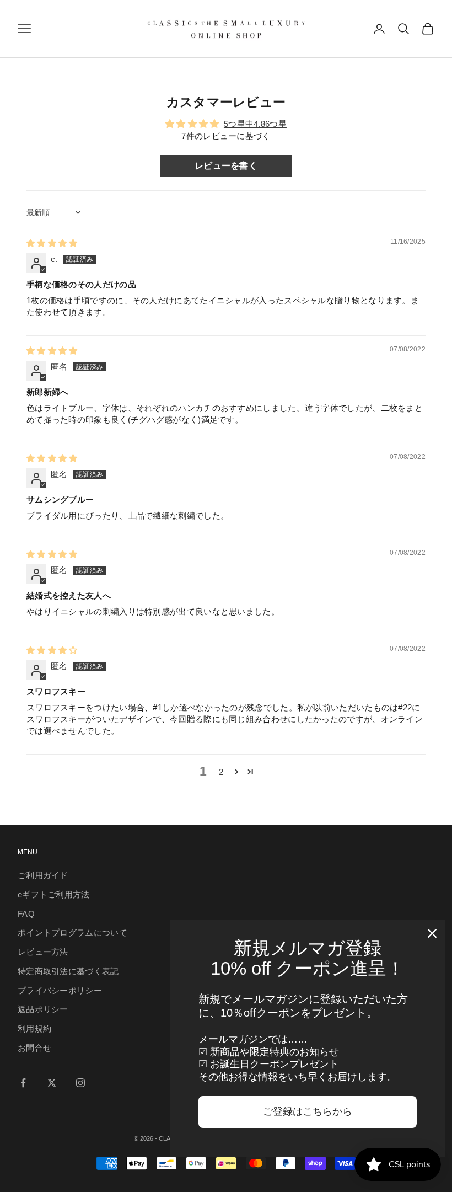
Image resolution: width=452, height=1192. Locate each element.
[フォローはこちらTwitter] (51, 1082)
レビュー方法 (43, 951)
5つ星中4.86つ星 (255, 124)
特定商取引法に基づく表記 (68, 971)
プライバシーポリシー (60, 990)
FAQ (26, 913)
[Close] (432, 933)
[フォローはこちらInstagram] (80, 1082)
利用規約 (34, 1028)
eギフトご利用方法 (54, 894)
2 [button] (221, 772)
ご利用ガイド (43, 875)
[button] (237, 771)
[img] (52, 243)
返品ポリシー (43, 1009)
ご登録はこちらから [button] (307, 1111)
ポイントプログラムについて (72, 932)
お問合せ (34, 1047)
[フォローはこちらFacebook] (23, 1082)
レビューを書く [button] (226, 165)
